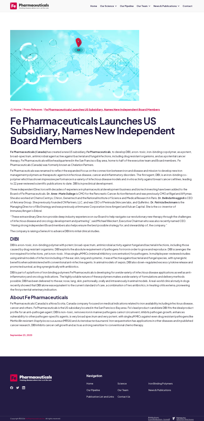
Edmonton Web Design (185, 419)
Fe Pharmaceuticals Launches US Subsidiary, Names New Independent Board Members (102, 109)
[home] (29, 6)
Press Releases (33, 109)
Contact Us (124, 396)
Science (122, 383)
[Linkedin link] (23, 387)
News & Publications (159, 390)
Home (93, 5)
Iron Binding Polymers (160, 383)
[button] (108, 6)
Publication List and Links (100, 396)
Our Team (123, 390)
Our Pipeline (127, 5)
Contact (187, 5)
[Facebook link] (11, 387)
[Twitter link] (17, 387)
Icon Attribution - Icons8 (159, 419)
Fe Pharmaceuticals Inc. (35, 418)
